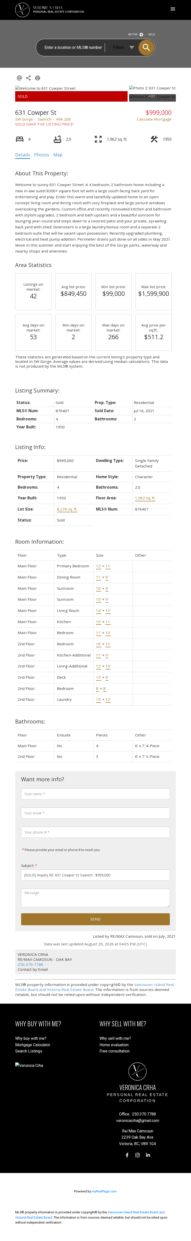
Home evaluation (114, 1045)
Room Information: (39, 541)
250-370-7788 (30, 964)
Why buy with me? (31, 1038)
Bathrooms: (30, 721)
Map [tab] (58, 155)
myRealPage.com (104, 1191)
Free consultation (114, 1051)
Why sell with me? (115, 1038)
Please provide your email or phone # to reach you (62, 850)
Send (95, 918)
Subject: (27, 865)
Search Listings (28, 1051)
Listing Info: (30, 447)
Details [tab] (22, 155)
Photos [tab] (41, 155)
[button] (127, 1155)
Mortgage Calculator (32, 1045)
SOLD (151, 34)
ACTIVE (133, 34)
